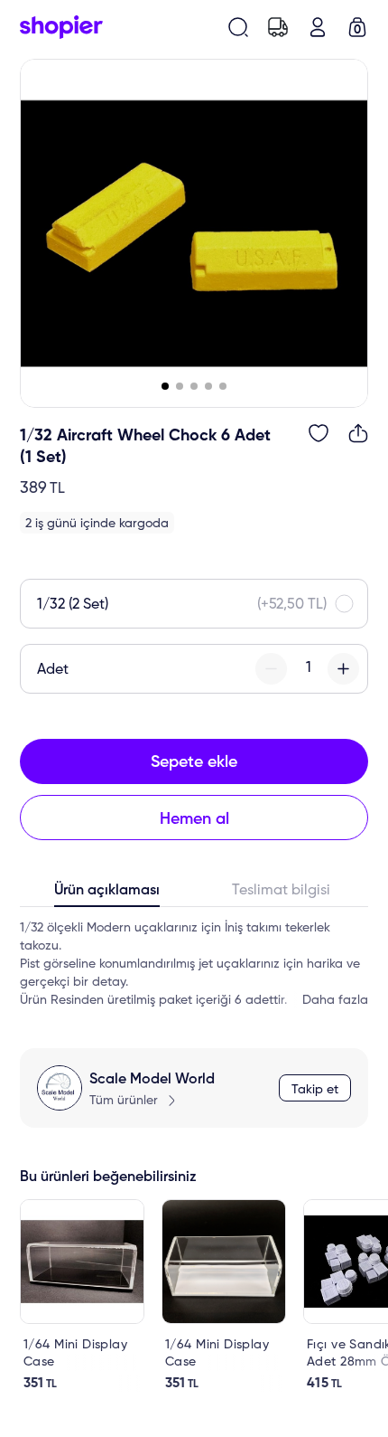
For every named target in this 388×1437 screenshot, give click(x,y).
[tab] (107, 894)
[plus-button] (343, 669)
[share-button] (358, 433)
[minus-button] (271, 669)
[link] (82, 1295)
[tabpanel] (194, 964)
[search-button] (238, 27)
